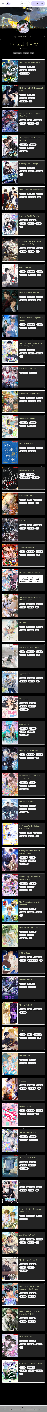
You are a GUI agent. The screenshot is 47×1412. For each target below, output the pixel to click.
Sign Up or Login (38, 3)
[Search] (27, 3)
